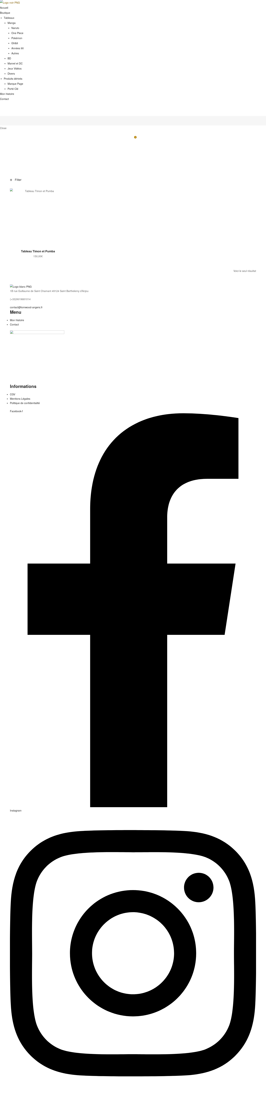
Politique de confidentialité (25, 403)
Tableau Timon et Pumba (38, 251)
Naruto (15, 28)
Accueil (4, 7)
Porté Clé (13, 89)
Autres (15, 53)
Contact (4, 99)
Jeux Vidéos (15, 68)
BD (9, 58)
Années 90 (17, 48)
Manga (12, 23)
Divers (11, 73)
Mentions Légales (20, 398)
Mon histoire (7, 94)
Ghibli (14, 43)
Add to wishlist (61, 193)
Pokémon (16, 38)
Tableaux (9, 18)
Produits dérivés (13, 78)
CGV (12, 394)
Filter (18, 180)
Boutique (5, 12)
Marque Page (15, 83)
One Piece (17, 33)
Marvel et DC (15, 63)
